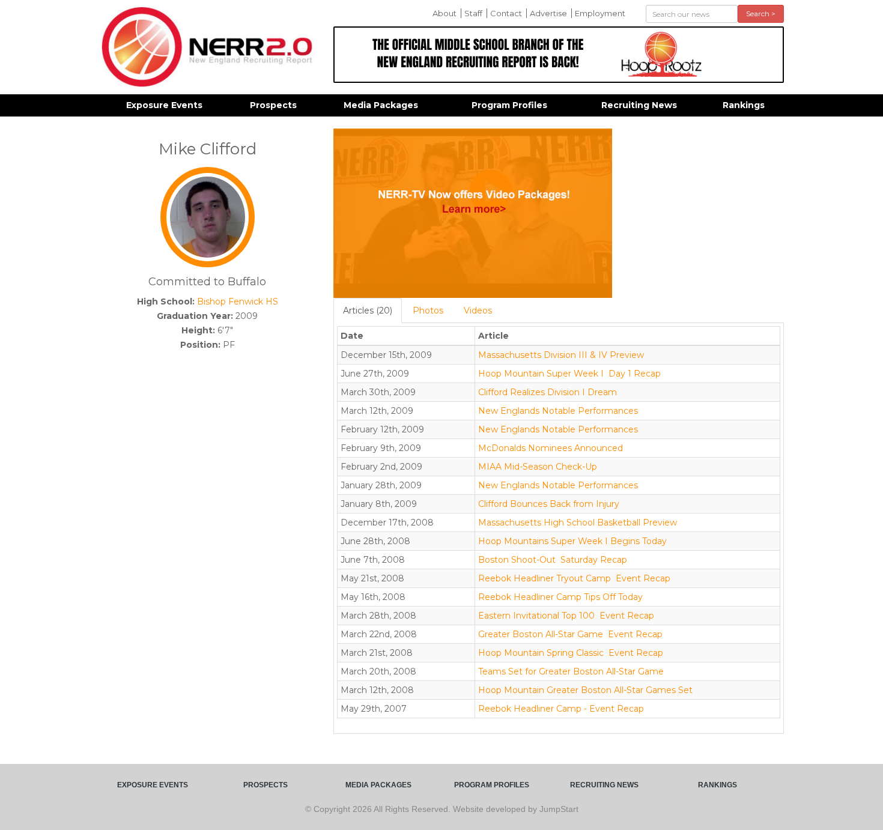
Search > (760, 13)
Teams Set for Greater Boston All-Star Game (571, 671)
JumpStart (558, 809)
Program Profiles (509, 105)
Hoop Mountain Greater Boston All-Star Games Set (585, 690)
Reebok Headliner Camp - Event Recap (561, 708)
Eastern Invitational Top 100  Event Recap (566, 615)
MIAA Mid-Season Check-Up (537, 466)
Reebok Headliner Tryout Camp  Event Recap (574, 578)
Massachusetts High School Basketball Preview (577, 522)
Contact (506, 13)
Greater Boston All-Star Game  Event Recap (570, 634)
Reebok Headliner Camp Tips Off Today (560, 597)
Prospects (273, 105)
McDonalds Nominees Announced (550, 448)
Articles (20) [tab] (367, 310)
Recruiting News (639, 105)
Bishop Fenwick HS (237, 301)
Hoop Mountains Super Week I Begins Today (572, 541)
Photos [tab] (428, 310)
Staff (473, 13)
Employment (600, 13)
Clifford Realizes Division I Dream (547, 392)
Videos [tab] (478, 310)
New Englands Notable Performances (558, 410)
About (444, 13)
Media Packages (381, 105)
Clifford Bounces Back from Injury (548, 503)
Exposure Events (164, 105)
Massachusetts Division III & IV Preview (561, 355)
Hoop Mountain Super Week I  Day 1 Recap (569, 373)
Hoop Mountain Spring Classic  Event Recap (570, 652)
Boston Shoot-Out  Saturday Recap (552, 559)
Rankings (744, 105)
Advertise (548, 13)
